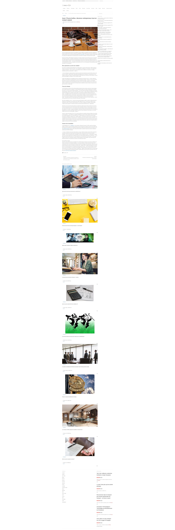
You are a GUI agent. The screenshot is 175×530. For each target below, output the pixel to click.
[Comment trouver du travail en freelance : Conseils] (80, 253)
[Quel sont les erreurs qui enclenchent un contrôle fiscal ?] (80, 165)
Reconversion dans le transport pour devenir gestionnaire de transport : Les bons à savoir (104, 496)
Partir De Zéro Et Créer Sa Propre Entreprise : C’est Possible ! (72, 225)
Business (68, 8)
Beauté (100, 8)
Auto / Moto (88, 8)
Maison (64, 10)
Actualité (64, 8)
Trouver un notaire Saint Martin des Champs (69, 396)
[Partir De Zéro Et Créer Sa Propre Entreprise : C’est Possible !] (80, 199)
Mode (96, 8)
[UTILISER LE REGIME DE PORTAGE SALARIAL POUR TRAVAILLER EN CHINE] (80, 344)
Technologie (72, 8)
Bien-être (103, 8)
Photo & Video (64, 493)
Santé (76, 8)
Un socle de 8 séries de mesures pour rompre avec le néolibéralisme (73, 336)
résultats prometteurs (66, 128)
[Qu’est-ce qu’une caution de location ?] (79, 437)
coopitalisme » (72, 125)
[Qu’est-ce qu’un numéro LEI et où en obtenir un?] (80, 285)
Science (67, 10)
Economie (92, 8)
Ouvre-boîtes (82, 54)
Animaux (63, 474)
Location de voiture (109, 8)
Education (83, 8)
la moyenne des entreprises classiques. (70, 150)
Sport (63, 497)
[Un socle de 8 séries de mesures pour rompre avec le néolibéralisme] (79, 312)
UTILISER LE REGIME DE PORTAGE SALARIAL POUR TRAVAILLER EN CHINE (75, 366)
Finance (63, 484)
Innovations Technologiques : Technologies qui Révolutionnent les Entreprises (104, 508)
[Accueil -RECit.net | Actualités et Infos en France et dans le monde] (68, 4)
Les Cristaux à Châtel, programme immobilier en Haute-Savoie (72, 429)
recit (63, 230)
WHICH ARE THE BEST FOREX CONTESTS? (70, 245)
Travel (80, 8)
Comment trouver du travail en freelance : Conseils (70, 277)
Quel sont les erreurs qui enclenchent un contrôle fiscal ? (71, 191)
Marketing (63, 490)
